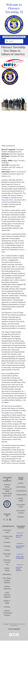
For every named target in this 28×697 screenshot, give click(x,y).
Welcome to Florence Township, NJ (14, 8)
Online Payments (7, 587)
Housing (7, 546)
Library (7, 550)
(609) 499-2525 (8, 494)
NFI (3, 255)
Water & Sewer (7, 602)
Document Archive (21, 512)
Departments (21, 495)
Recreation (7, 574)
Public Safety (21, 499)
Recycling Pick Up (19, 536)
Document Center (21, 506)
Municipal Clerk (7, 531)
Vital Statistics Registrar (7, 594)
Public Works (7, 569)
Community (21, 487)
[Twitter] (10, 519)
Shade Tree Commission (20, 557)
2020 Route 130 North (12, 198)
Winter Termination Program (7, 613)
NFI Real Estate (7, 406)
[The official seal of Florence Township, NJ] (14, 15)
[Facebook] (4, 519)
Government (21, 491)
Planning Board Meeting (19, 568)
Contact (21, 517)
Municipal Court (7, 555)
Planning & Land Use (7, 562)
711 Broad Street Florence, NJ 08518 (7, 488)
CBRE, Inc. (14, 266)
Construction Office (7, 537)
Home (21, 483)
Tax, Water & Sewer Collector (7, 580)
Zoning (7, 607)
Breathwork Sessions (20, 546)
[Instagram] (7, 519)
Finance (7, 542)
